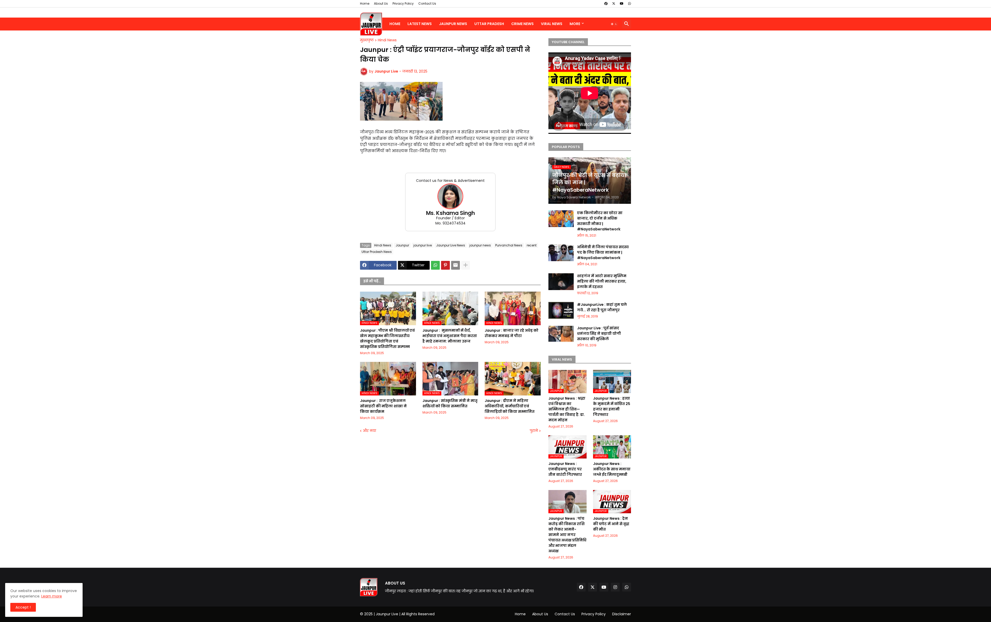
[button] (614, 24)
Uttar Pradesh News (377, 252)
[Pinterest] (445, 265)
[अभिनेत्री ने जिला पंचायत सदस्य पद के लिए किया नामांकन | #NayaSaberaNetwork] (561, 252)
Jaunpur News (453, 23)
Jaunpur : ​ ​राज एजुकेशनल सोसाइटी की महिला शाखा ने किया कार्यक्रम (383, 406)
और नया (369, 430)
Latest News (419, 23)
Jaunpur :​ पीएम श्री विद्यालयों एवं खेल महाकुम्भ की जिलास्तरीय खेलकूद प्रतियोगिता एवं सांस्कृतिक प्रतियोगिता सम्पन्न (387, 338)
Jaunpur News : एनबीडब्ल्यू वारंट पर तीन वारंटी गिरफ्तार (565, 469)
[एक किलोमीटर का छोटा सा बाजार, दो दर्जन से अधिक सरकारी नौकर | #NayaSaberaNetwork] (561, 218)
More (575, 23)
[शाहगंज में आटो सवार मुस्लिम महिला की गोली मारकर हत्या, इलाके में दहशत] (561, 281)
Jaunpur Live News (450, 245)
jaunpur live (422, 245)
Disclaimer (621, 614)
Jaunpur (402, 245)
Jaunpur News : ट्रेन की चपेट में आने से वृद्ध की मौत (611, 524)
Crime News (522, 23)
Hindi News (387, 40)
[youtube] (622, 3)
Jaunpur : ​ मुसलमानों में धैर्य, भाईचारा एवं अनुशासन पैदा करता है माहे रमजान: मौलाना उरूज (449, 336)
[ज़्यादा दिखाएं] (465, 265)
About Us (381, 3)
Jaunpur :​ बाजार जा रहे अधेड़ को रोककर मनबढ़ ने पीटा (511, 333)
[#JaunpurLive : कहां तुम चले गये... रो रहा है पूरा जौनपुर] (561, 310)
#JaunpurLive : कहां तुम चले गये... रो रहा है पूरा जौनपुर (602, 307)
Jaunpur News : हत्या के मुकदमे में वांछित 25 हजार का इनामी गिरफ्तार (611, 406)
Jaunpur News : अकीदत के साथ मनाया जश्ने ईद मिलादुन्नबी (611, 469)
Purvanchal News (508, 245)
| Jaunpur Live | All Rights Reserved (404, 614)
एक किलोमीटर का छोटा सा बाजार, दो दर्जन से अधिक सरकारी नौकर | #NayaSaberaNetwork (599, 221)
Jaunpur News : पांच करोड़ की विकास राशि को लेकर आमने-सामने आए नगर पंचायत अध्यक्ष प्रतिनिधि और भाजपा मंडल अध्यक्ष (567, 535)
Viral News (551, 23)
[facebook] (606, 3)
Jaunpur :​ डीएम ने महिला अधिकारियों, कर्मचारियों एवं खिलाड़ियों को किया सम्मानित (509, 406)
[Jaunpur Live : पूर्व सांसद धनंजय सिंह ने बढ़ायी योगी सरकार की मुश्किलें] (561, 333)
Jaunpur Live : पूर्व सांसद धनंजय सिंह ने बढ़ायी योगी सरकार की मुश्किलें (599, 333)
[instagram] (615, 587)
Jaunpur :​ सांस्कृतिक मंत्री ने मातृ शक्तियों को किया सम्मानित (449, 403)
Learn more (51, 596)
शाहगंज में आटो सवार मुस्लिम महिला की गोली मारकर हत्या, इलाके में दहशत (601, 281)
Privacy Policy (403, 3)
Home (364, 3)
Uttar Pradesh (489, 23)
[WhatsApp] (435, 265)
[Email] (455, 265)
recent (532, 245)
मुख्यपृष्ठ (367, 40)
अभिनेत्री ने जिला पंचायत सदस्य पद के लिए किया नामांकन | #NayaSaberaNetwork (603, 252)
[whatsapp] (629, 3)
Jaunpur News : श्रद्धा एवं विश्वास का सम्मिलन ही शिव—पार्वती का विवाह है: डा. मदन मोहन (566, 409)
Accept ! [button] (23, 607)
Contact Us (427, 3)
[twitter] (613, 3)
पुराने (534, 430)
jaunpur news (480, 245)
